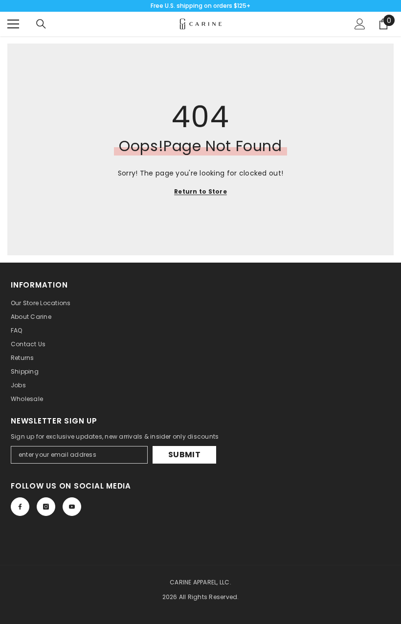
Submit (184, 454)
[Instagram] (46, 506)
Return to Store (200, 191)
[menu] (13, 24)
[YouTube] (72, 506)
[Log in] (360, 24)
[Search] (41, 24)
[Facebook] (20, 506)
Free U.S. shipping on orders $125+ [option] (200, 5)
